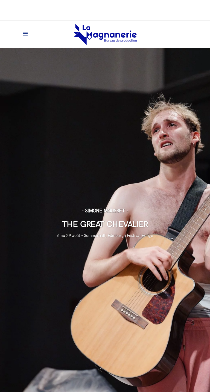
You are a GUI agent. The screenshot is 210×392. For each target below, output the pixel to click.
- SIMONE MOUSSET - (105, 211)
